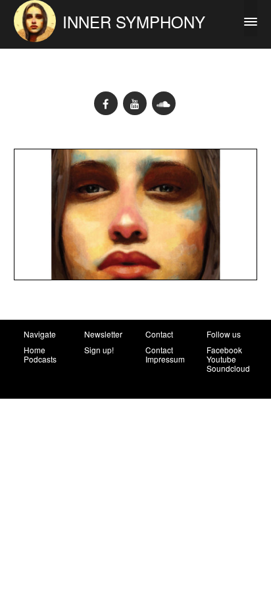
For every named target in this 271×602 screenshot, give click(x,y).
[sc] (164, 103)
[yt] (135, 103)
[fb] (106, 103)
